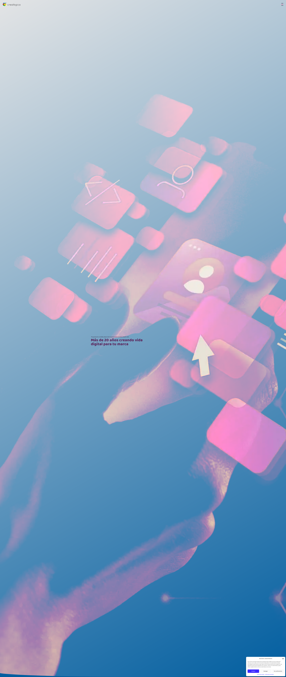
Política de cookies (260, 674)
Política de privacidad (269, 674)
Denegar (266, 671)
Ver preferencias (278, 671)
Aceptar (253, 671)
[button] (283, 658)
